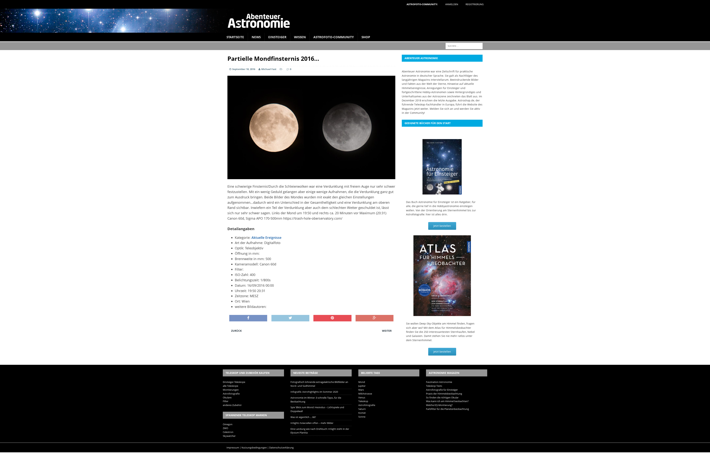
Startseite (235, 37)
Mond (361, 382)
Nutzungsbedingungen (254, 447)
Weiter (387, 330)
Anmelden (451, 4)
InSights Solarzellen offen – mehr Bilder (311, 423)
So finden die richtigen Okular (442, 397)
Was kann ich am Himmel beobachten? (447, 401)
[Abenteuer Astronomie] (355, 21)
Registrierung (475, 4)
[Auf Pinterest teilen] (332, 318)
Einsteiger (277, 37)
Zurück (236, 330)
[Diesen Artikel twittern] (290, 318)
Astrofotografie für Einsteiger (442, 389)
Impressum (232, 447)
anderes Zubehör (232, 405)
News (256, 37)
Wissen (300, 37)
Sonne (361, 416)
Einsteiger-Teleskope (234, 382)
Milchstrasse (365, 393)
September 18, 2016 (243, 69)
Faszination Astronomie (439, 382)
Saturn (362, 409)
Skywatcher (229, 436)
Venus (361, 397)
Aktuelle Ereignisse (266, 237)
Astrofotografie (231, 393)
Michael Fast (268, 69)
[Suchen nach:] (464, 45)
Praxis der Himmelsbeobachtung (444, 393)
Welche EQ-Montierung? (439, 405)
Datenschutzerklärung (281, 447)
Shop (365, 37)
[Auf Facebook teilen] (248, 318)
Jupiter (362, 386)
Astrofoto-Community (333, 37)
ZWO (225, 428)
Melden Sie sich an (441, 108)
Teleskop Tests (434, 386)
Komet (362, 412)
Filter (225, 401)
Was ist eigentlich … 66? (303, 417)
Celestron (228, 432)
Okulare (227, 397)
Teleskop (363, 401)
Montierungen (231, 389)
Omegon (227, 424)
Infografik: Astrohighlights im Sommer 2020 (314, 391)
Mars (361, 389)
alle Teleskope (230, 386)
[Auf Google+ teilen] (374, 318)
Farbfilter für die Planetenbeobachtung (447, 409)
